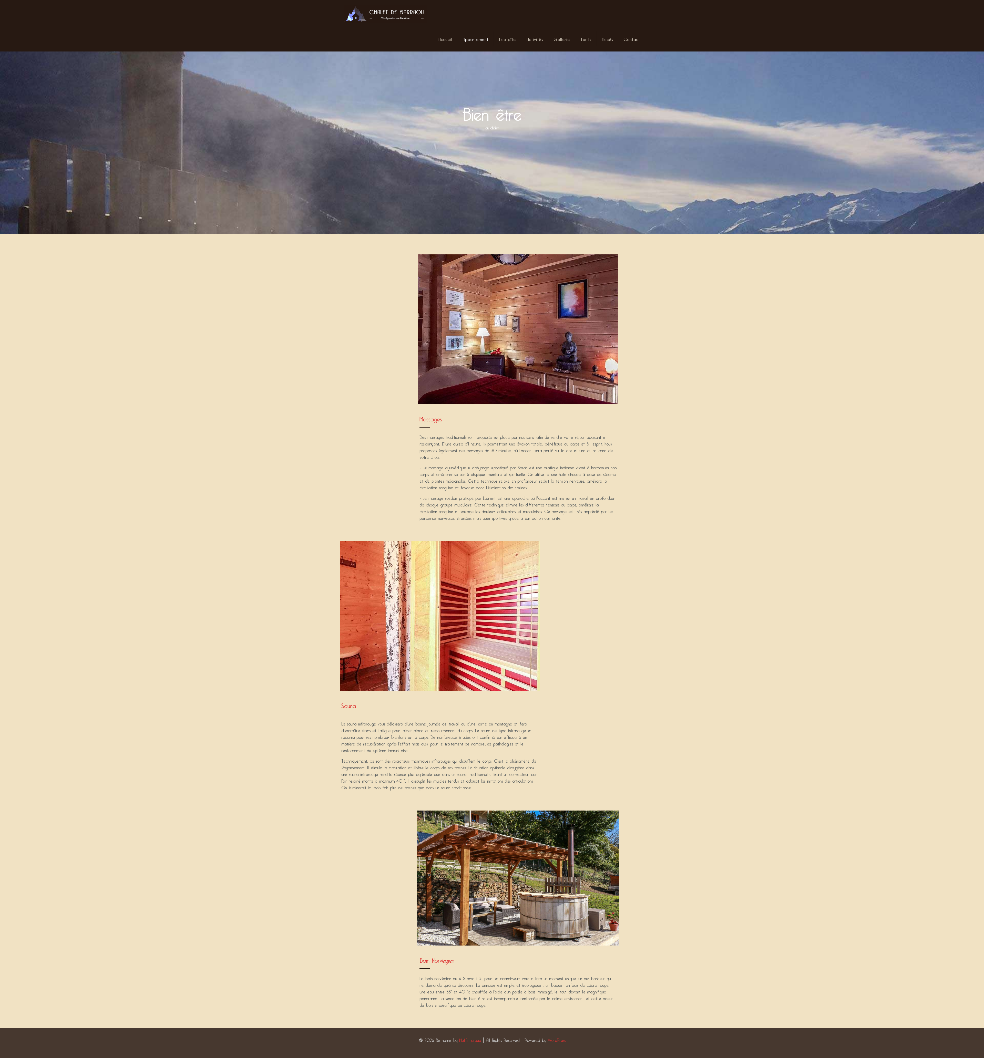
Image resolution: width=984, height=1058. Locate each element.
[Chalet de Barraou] (385, 13)
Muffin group (470, 1039)
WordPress (557, 1039)
